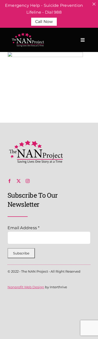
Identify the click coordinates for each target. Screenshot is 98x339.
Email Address (24, 227)
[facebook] (10, 181)
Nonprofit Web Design (26, 287)
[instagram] (28, 181)
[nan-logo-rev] (27, 34)
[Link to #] (83, 40)
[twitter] (19, 181)
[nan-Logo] (35, 142)
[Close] (94, 4)
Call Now (44, 21)
